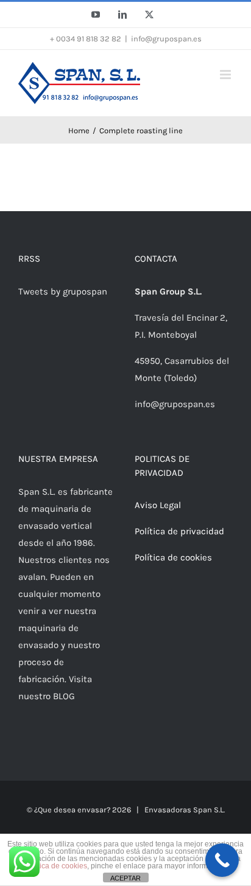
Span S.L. (209, 809)
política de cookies (56, 866)
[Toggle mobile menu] (226, 74)
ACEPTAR (125, 878)
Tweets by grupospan (62, 291)
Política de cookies (173, 557)
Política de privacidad (179, 531)
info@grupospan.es (166, 38)
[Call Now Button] (222, 860)
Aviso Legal (158, 505)
